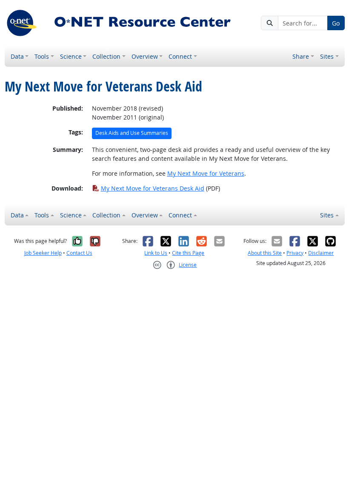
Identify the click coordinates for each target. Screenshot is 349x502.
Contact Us (79, 253)
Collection (106, 56)
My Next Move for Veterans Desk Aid (152, 188)
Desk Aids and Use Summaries (131, 133)
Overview (145, 56)
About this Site (265, 253)
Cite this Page (188, 253)
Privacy (294, 253)
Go (336, 23)
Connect (180, 56)
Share (300, 56)
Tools (41, 56)
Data (17, 56)
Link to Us (155, 253)
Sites (327, 56)
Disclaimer (321, 253)
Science (71, 56)
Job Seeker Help (43, 253)
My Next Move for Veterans (205, 173)
